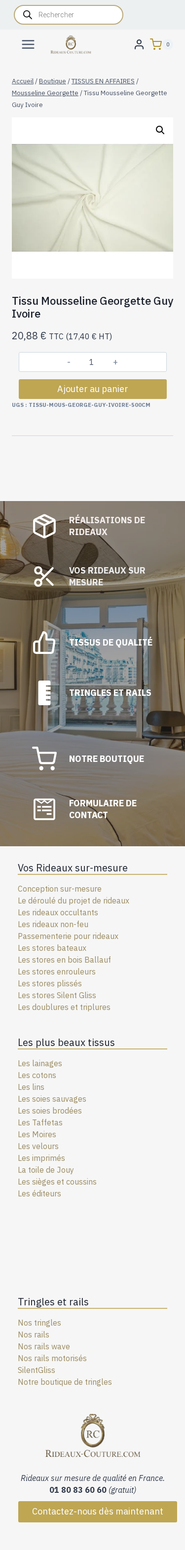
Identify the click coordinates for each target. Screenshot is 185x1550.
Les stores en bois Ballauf (64, 960)
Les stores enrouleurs (57, 971)
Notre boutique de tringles (65, 1382)
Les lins (31, 1087)
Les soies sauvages (52, 1099)
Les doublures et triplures (64, 1007)
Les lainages (40, 1063)
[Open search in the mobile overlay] (68, 15)
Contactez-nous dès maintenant (97, 1511)
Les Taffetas (40, 1122)
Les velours (38, 1146)
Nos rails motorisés (52, 1358)
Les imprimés (41, 1158)
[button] (160, 130)
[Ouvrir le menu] (28, 44)
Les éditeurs (39, 1193)
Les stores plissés (50, 983)
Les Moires (37, 1134)
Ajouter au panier (92, 389)
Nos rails (33, 1334)
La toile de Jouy (46, 1170)
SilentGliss (36, 1370)
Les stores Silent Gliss (57, 995)
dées (73, 1111)
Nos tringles (39, 1323)
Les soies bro (41, 1111)
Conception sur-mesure (60, 889)
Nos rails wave (44, 1346)
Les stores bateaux (52, 948)
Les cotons (37, 1075)
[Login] (139, 44)
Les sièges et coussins (57, 1182)
